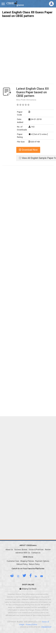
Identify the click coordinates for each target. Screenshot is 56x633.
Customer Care (13, 561)
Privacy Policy (31, 625)
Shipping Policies (27, 561)
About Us (9, 550)
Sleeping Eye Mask (28, 589)
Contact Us (35, 553)
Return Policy (34, 564)
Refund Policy (22, 564)
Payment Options (42, 561)
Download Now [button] (29, 149)
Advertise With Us (23, 553)
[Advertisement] (28, 48)
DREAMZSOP (46, 627)
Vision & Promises (36, 550)
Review (48, 550)
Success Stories (20, 550)
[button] (13, 576)
